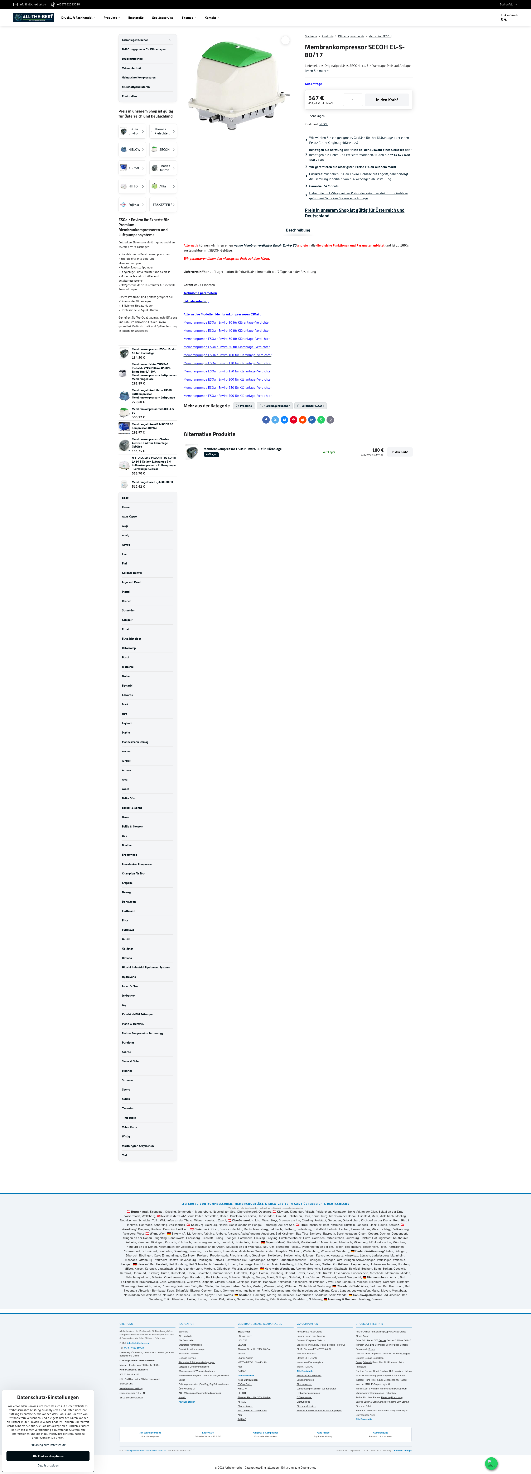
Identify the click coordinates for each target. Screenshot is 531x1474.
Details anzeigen (48, 1465)
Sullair (369, 1406)
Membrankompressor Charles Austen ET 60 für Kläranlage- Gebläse (150, 442)
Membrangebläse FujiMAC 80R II (152, 482)
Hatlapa (408, 1371)
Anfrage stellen (187, 1402)
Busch (308, 1336)
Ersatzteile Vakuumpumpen (192, 1349)
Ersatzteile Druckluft (189, 1353)
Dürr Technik (318, 1336)
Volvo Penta (383, 1410)
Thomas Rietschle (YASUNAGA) (254, 1349)
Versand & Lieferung (381, 1450)
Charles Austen (245, 1358)
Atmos (359, 1336)
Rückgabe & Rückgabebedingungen (197, 1362)
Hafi (391, 1371)
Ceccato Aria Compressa (368, 1353)
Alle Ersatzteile (186, 1340)
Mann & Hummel (370, 1388)
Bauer (370, 1340)
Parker (359, 1397)
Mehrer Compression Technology (379, 1393)
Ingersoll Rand (363, 1380)
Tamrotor (360, 1410)
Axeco (366, 1336)
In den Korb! (387, 99)
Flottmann (393, 1362)
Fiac (381, 1362)
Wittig (392, 1410)
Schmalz (311, 1353)
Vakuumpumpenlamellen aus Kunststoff (316, 1388)
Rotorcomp (396, 1397)
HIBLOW (242, 1340)
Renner (377, 1397)
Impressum (355, 1450)
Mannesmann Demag (390, 1388)
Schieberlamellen (305, 1380)
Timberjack (371, 1410)
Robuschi (301, 1353)
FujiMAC (242, 1371)
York (372, 1415)
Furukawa (361, 1366)
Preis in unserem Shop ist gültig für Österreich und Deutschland (355, 212)
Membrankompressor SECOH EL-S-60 (153, 411)
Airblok (366, 1331)
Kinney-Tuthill (319, 1345)
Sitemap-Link (126, 1383)
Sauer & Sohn (371, 1402)
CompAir (405, 1353)
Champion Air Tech (391, 1353)
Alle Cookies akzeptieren (48, 1456)
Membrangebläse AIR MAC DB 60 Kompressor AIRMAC (152, 426)
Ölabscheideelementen (308, 1393)
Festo (375, 1362)
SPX (399, 1402)
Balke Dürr (361, 1340)
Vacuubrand (303, 1362)
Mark (404, 1388)
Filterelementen (304, 1384)
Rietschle (386, 1397)
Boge (396, 1345)
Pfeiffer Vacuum (305, 1349)
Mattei (359, 1393)
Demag (368, 1358)
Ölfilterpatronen (304, 1397)
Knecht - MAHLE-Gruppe (368, 1384)
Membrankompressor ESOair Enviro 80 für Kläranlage (243, 448)
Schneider (383, 1402)
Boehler (390, 1345)
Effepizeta (311, 1340)
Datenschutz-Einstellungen (262, 1467)
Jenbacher (389, 1380)
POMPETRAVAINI (322, 1349)
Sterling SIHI (303, 1358)
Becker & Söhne (395, 1340)
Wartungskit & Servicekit (309, 1375)
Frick (401, 1362)
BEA (376, 1340)
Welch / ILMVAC (305, 1366)
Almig (381, 1331)
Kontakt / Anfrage (403, 1450)
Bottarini (404, 1345)
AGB (365, 1450)
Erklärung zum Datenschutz (298, 1467)
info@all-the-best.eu (138, 1343)
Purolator (367, 1397)
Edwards (301, 1340)
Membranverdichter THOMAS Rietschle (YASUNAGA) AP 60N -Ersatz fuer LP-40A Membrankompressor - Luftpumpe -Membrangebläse (154, 371)
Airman (374, 1331)
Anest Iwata (303, 1331)
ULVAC (313, 1358)
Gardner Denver (364, 1371)
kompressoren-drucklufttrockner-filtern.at (146, 1450)
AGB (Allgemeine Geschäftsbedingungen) (200, 1393)
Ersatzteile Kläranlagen (190, 1345)
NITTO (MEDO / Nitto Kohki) (252, 1362)
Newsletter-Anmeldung (131, 1388)
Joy (397, 1380)
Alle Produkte (185, 1336)
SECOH (323, 124)
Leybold (331, 1345)
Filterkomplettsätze (306, 1406)
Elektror (321, 1340)
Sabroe (359, 1402)
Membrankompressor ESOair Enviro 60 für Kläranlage (154, 351)
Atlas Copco (316, 1331)
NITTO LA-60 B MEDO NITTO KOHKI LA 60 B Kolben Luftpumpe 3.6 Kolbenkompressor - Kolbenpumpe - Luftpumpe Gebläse (154, 463)
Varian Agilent (316, 1362)
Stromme (360, 1406)
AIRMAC (242, 1353)
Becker (300, 1336)
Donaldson (378, 1358)
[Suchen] (483, 17)
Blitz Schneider (377, 1345)
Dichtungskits (303, 1402)
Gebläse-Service (187, 1358)
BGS (367, 1345)
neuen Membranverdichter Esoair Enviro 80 (265, 245)
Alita (240, 1366)
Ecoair (359, 1362)
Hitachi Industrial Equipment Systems (374, 1375)
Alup (386, 1331)
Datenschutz (341, 1450)
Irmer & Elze (377, 1380)
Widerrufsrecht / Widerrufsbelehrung (197, 1371)
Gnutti (376, 1371)
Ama (391, 1331)
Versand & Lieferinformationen (194, 1366)
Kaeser (403, 1380)
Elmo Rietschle (304, 1345)
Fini (385, 1362)
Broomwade (362, 1349)
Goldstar (384, 1371)
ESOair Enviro (245, 1336)
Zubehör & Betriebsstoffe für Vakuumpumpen (319, 1410)
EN (143, 1393)
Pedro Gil (340, 1345)
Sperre (392, 1402)
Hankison (398, 1371)
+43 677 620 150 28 (134, 1347)
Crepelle (360, 1358)
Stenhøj (405, 1402)
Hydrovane (399, 1375)
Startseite (183, 1331)
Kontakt (182, 1397)
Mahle (359, 1388)
